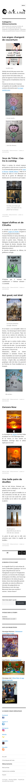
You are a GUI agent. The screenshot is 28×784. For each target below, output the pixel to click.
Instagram (5, 728)
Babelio (4, 734)
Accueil (4, 756)
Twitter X (5, 721)
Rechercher (20, 603)
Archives (4, 616)
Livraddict (5, 741)
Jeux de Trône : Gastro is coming (13, 159)
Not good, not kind (12, 295)
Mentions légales (13, 779)
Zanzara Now (9, 407)
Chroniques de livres (8, 760)
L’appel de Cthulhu (13, 231)
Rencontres (5, 767)
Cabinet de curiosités (8, 771)
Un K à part (4, 779)
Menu (23, 5)
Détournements (13, 150)
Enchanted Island (16, 660)
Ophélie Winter (13, 171)
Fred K (4, 775)
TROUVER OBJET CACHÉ (9, 600)
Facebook (5, 715)
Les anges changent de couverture (13, 38)
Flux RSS (4, 747)
